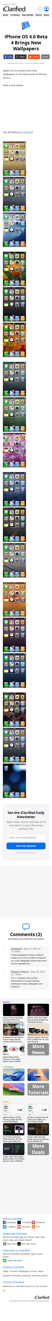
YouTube (26, 1226)
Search (44, 1275)
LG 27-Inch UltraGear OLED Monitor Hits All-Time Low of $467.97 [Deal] (12, 1140)
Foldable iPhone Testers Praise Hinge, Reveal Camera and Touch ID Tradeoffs (13, 1040)
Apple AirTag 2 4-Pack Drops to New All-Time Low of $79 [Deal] (12, 1119)
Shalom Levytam (38, 63)
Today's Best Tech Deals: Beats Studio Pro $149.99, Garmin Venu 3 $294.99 (14, 1158)
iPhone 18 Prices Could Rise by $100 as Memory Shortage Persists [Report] (37, 1020)
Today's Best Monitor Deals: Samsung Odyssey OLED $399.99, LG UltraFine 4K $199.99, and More (38, 1141)
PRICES (38, 15)
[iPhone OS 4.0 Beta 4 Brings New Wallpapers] (14, 158)
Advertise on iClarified (13, 1286)
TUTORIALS (15, 15)
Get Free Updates (26, 845)
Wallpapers (24, 1271)
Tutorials (13, 1271)
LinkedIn (11, 1226)
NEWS (5, 15)
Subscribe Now (14, 1260)
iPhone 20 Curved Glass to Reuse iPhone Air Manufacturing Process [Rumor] (13, 1020)
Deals (40, 1271)
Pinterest (40, 1222)
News (5, 1271)
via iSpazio (26, 132)
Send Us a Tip (32, 1286)
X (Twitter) (26, 1222)
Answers (7, 1275)
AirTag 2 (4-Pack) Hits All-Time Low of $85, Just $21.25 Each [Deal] (37, 1119)
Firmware (16, 1275)
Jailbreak (27, 1275)
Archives (36, 1275)
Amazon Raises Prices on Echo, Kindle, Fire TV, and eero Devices (38, 1039)
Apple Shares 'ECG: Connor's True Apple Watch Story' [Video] (12, 1059)
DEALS (46, 15)
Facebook (11, 1222)
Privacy (46, 1301)
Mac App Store (29, 1243)
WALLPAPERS (27, 15)
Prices (34, 1271)
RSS (38, 1226)
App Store (12, 1243)
